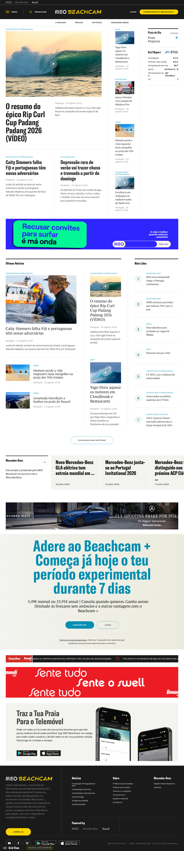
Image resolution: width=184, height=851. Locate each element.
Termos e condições (122, 791)
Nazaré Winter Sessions (164, 784)
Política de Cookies (121, 787)
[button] (36, 462)
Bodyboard (121, 79)
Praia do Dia (154, 32)
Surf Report (154, 52)
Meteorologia (68, 157)
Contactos (117, 802)
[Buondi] (35, 2)
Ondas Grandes (79, 804)
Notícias (157, 787)
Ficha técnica (119, 795)
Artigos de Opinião (80, 801)
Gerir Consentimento (117, 843)
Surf (117, 29)
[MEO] (9, 2)
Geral (118, 122)
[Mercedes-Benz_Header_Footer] (22, 2)
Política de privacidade (123, 784)
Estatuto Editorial (120, 799)
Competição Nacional (81, 789)
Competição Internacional (19, 29)
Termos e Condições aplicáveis (73, 640)
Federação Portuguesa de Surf (83, 785)
